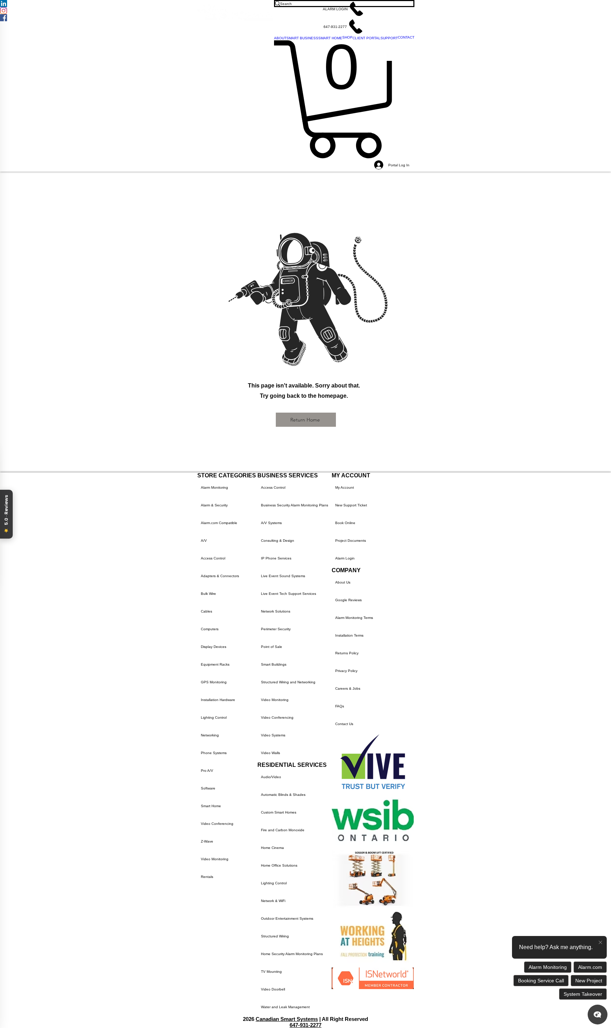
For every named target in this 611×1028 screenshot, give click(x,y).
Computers (210, 629)
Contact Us (344, 724)
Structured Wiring (275, 936)
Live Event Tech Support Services (288, 594)
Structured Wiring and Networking (288, 682)
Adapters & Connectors (220, 576)
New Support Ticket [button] (351, 505)
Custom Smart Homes (278, 812)
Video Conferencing (217, 824)
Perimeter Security (276, 629)
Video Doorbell (273, 989)
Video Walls (270, 753)
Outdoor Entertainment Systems (287, 918)
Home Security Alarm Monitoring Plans (292, 954)
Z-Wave (207, 841)
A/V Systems (271, 523)
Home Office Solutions (279, 865)
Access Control (213, 558)
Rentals (207, 877)
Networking (210, 735)
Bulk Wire (208, 594)
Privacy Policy (346, 671)
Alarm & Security (214, 505)
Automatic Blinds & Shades (283, 795)
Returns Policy (347, 653)
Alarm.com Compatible (219, 523)
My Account (344, 487)
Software (208, 788)
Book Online (345, 523)
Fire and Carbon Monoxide (282, 830)
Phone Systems (214, 753)
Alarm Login (345, 558)
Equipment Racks (215, 664)
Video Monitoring (214, 859)
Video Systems (273, 735)
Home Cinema (272, 848)
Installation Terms (349, 635)
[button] (344, 9)
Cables (206, 611)
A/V (204, 540)
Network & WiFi (273, 901)
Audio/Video (271, 777)
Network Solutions (275, 611)
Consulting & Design (277, 540)
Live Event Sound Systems (283, 576)
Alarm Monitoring (214, 487)
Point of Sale (271, 647)
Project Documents (350, 540)
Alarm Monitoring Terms (354, 618)
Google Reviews (348, 600)
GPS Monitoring (214, 682)
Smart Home (211, 806)
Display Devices (213, 647)
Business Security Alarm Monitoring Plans (294, 505)
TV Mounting (271, 972)
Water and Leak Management (285, 1007)
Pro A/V (207, 771)
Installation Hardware (218, 700)
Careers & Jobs (347, 688)
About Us (342, 582)
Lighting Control (214, 717)
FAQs (339, 706)
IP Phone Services (276, 558)
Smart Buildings (273, 664)
